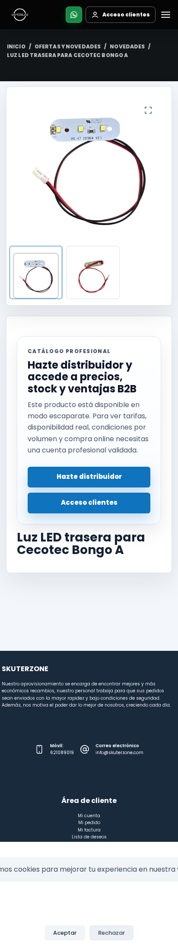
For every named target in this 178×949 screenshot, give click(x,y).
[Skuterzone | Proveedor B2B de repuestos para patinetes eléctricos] (20, 14)
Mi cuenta (89, 815)
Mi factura (89, 830)
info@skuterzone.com (119, 752)
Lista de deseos (89, 837)
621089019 (62, 752)
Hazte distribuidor (89, 476)
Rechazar (111, 933)
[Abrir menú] (165, 15)
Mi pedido (89, 822)
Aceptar (64, 933)
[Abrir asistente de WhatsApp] (74, 14)
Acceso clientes (89, 502)
